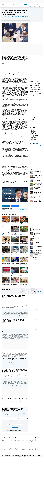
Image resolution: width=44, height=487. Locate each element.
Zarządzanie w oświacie (11, 450)
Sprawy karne (16, 439)
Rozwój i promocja (4, 449)
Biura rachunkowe (31, 437)
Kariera (25, 455)
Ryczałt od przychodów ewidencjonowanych (33, 134)
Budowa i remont (37, 441)
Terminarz (33, 143)
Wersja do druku (7, 203)
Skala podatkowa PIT (33, 131)
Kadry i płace (3, 450)
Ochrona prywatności (7, 455)
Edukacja (36, 6)
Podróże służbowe (31, 449)
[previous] (18, 418)
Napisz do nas (16, 203)
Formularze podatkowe (37, 450)
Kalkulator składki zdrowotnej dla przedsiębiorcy (34, 108)
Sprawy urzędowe (17, 441)
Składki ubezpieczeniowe (31, 448)
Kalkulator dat (32, 119)
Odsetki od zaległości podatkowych (34, 117)
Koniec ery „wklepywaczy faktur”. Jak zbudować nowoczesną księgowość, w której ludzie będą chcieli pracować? (35, 82)
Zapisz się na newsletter (25, 203)
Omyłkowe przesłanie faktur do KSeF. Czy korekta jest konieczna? (35, 97)
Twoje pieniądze (24, 6)
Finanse (36, 440)
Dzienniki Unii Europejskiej (18, 449)
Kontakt (30, 455)
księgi (20, 82)
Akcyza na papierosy (33, 137)
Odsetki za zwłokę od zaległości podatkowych (34, 130)
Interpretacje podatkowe (33, 139)
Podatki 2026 (32, 169)
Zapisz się (15, 427)
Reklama (34, 455)
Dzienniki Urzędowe (17, 448)
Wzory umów (36, 449)
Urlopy (9, 441)
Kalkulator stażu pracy (24, 450)
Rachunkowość (32, 121)
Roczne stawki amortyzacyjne (34, 135)
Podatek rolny (32, 136)
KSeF (39, 6)
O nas (2, 455)
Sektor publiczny (16, 6)
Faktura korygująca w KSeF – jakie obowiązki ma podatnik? (34, 95)
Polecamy (31, 227)
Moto (28, 6)
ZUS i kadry (3, 441)
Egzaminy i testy (10, 449)
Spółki (14, 8)
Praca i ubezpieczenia (24, 440)
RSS (27, 455)
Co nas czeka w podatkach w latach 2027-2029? (35, 84)
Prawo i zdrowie (17, 443)
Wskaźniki (33, 127)
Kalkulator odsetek (24, 449)
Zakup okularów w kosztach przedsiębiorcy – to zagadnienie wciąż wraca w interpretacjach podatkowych (35, 89)
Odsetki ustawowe (31, 450)
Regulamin (21, 455)
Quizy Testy (31, 138)
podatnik (8, 151)
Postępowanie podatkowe (33, 122)
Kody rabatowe (37, 448)
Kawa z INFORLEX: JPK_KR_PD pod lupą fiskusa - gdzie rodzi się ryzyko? (35, 103)
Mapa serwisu (38, 455)
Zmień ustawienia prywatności (15, 455)
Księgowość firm (4, 437)
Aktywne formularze (35, 120)
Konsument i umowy (17, 440)
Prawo (20, 6)
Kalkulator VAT (32, 116)
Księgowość (5, 6)
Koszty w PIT (32, 132)
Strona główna (3, 8)
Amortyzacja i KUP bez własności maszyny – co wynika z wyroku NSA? (35, 101)
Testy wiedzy (10, 452)
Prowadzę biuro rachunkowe (32, 439)
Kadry (9, 6)
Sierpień (37, 143)
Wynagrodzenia (10, 439)
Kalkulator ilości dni (32, 118)
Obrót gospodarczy (11, 8)
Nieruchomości (32, 6)
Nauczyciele (10, 448)
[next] (27, 418)
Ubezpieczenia (10, 440)
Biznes (12, 6)
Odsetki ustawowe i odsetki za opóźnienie (35, 128)
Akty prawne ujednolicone (18, 450)
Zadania (3, 448)
